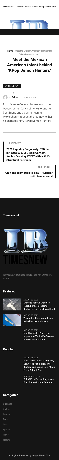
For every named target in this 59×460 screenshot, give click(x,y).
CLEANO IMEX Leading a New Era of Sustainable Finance (38, 381)
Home (10, 50)
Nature (6, 440)
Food (5, 419)
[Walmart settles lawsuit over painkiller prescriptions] (12, 319)
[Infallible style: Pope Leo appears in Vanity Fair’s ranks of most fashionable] (12, 335)
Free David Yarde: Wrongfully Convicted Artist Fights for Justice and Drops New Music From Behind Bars (39, 365)
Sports (6, 429)
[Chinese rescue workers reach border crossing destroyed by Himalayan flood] (12, 304)
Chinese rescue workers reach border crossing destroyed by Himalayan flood (39, 306)
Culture (6, 409)
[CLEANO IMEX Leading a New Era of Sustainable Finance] (12, 381)
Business (7, 404)
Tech (5, 424)
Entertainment (12, 86)
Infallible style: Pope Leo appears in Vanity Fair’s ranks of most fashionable (38, 336)
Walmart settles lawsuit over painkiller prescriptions (38, 320)
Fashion (7, 414)
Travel (6, 434)
